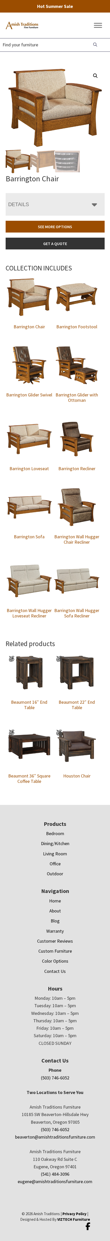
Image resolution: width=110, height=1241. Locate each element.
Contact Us (55, 971)
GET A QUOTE (55, 243)
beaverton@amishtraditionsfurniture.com (55, 1137)
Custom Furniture (55, 951)
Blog (55, 921)
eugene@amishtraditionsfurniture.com (55, 1181)
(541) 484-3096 (55, 1174)
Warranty (55, 931)
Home (55, 901)
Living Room (55, 854)
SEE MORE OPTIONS (55, 226)
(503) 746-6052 (55, 1078)
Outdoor (55, 874)
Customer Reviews (55, 941)
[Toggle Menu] (98, 25)
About (55, 911)
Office (55, 864)
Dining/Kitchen (55, 843)
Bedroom (55, 833)
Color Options (55, 961)
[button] (95, 75)
